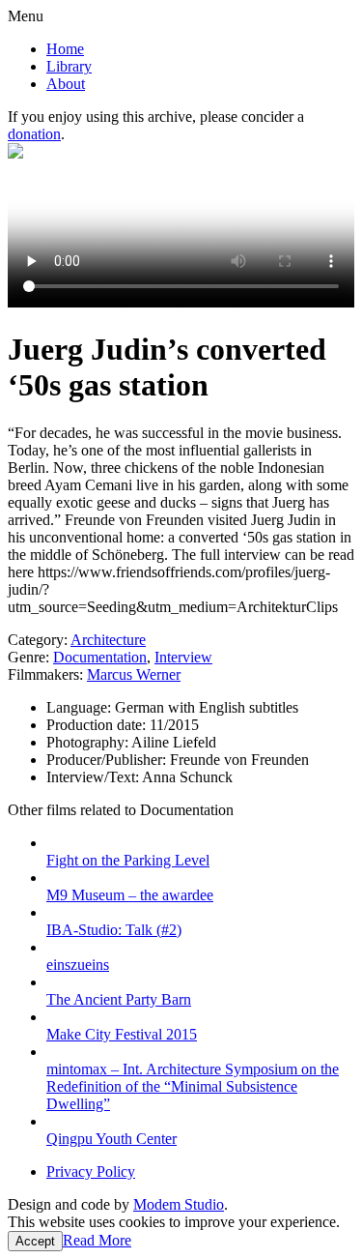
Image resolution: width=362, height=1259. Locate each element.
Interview (183, 657)
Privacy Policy (90, 1171)
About (65, 83)
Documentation (100, 657)
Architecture (108, 639)
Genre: (28, 657)
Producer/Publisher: (108, 759)
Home (65, 49)
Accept (35, 1241)
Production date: (98, 725)
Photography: (88, 742)
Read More (97, 1240)
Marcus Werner (134, 674)
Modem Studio (178, 1204)
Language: (80, 707)
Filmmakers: (45, 674)
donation (34, 134)
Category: (38, 639)
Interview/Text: (94, 777)
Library (69, 66)
